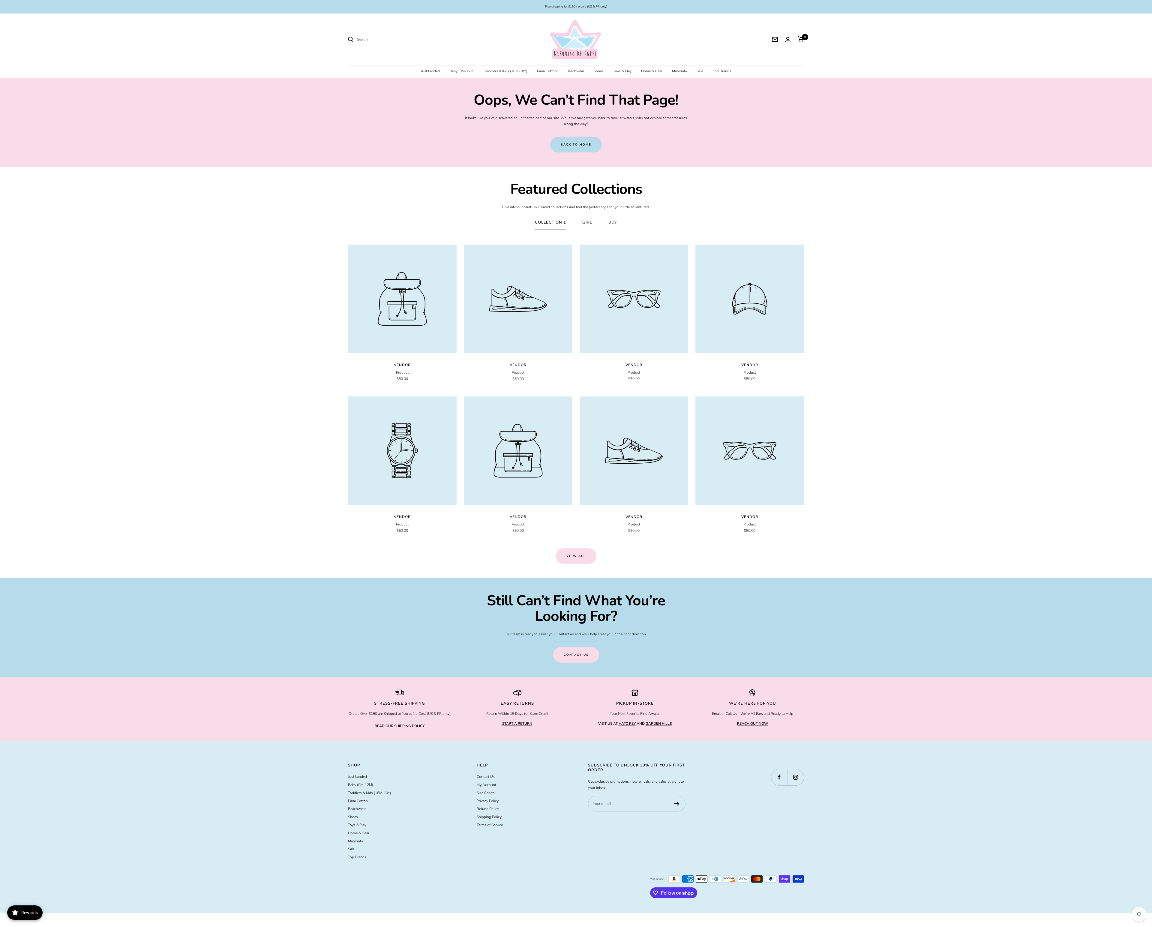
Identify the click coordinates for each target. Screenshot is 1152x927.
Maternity (679, 71)
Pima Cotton (547, 71)
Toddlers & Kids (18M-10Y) (505, 71)
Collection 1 (550, 222)
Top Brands (722, 71)
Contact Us (486, 776)
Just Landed (430, 71)
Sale (700, 71)
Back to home (576, 145)
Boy (612, 222)
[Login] (787, 39)
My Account (486, 784)
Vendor (402, 365)
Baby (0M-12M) (462, 71)
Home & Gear (651, 71)
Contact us (576, 655)
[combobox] (402, 39)
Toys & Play (622, 71)
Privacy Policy (488, 801)
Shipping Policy (489, 816)
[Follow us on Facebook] (779, 777)
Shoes (599, 71)
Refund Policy (488, 808)
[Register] (677, 804)
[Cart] (801, 39)
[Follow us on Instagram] (796, 777)
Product (402, 372)
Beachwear (575, 71)
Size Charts (486, 792)
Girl (587, 222)
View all (576, 556)
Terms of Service (490, 825)
